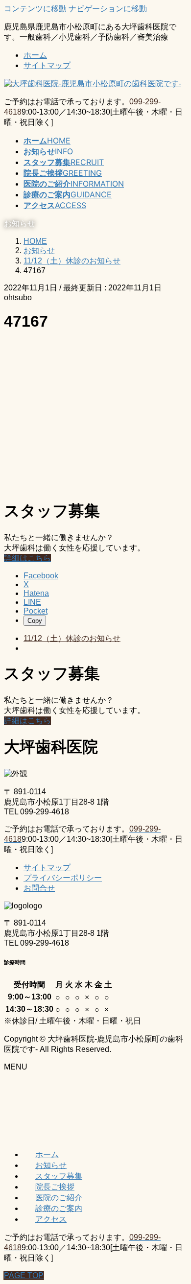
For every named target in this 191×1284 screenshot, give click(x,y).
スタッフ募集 (58, 1176)
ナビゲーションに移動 (108, 8)
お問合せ (39, 888)
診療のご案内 (58, 1208)
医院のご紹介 (58, 1197)
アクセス (51, 1219)
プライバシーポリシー (63, 878)
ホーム (35, 55)
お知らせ (51, 1165)
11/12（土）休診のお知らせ (72, 638)
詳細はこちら (27, 558)
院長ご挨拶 (54, 1186)
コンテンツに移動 (35, 8)
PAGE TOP (24, 1275)
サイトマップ (47, 65)
